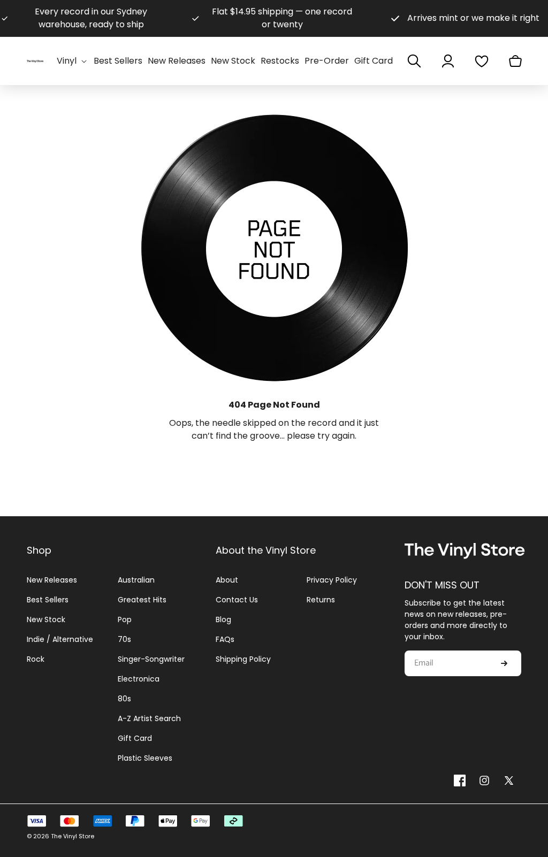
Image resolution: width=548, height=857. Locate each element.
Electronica (138, 679)
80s (124, 698)
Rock (35, 659)
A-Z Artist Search (149, 718)
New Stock (46, 619)
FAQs (225, 639)
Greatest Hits (142, 599)
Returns (321, 599)
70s (124, 639)
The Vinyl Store (72, 836)
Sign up (504, 663)
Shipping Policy (243, 659)
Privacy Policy (332, 580)
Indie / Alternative (60, 639)
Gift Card (135, 738)
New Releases (52, 580)
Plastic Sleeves (145, 758)
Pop (125, 619)
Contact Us (237, 599)
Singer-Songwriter (151, 659)
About (227, 580)
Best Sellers (47, 599)
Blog (223, 619)
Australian (136, 580)
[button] (72, 61)
